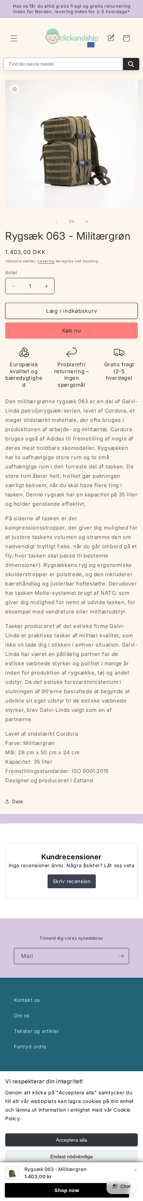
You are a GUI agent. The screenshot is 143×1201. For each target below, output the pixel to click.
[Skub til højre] (86, 221)
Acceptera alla (71, 1140)
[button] (14, 38)
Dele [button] (17, 801)
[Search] (131, 64)
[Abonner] (121, 956)
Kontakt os (27, 1000)
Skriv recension (72, 881)
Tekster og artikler (36, 1031)
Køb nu (71, 330)
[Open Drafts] (111, 38)
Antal (11, 272)
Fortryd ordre (30, 1046)
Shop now (66, 1190)
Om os (22, 1015)
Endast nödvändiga (71, 1156)
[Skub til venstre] (56, 221)
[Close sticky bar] (135, 1170)
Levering (46, 261)
